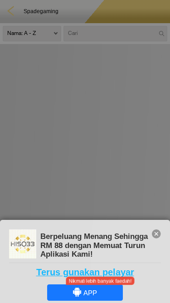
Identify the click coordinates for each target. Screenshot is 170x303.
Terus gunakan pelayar (85, 272)
